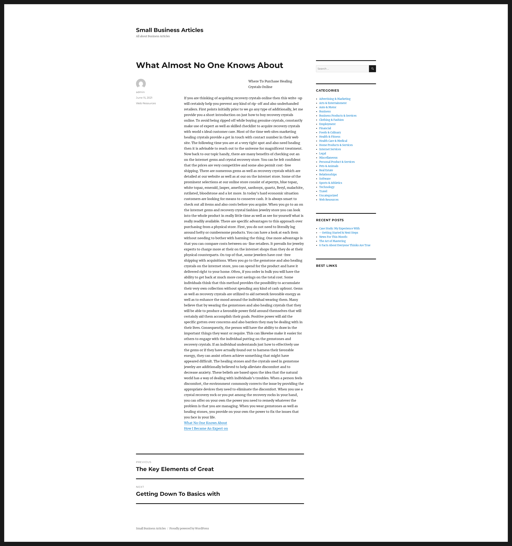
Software (325, 178)
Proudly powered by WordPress (189, 528)
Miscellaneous (328, 157)
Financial (325, 128)
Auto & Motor (327, 107)
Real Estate (326, 170)
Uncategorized (328, 195)
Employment (327, 124)
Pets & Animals (328, 166)
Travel (323, 191)
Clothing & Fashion (331, 120)
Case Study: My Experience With (339, 228)
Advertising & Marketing (335, 99)
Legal (322, 153)
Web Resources (146, 103)
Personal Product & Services (337, 162)
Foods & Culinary (330, 132)
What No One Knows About (205, 423)
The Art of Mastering (332, 241)
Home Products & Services (336, 145)
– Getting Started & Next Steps (338, 232)
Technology (326, 187)
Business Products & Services (338, 115)
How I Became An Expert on (206, 428)
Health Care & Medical (333, 141)
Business (325, 111)
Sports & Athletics (330, 183)
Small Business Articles (169, 30)
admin (140, 92)
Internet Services (330, 149)
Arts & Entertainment (333, 103)
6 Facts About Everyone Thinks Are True (344, 245)
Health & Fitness (329, 136)
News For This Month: (333, 237)
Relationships (328, 174)
